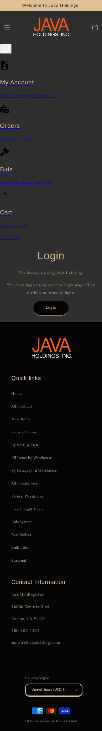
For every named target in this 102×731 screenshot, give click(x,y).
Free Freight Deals (27, 509)
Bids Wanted (22, 522)
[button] (7, 27)
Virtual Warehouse (27, 496)
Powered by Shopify (67, 721)
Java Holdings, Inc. (44, 721)
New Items (20, 419)
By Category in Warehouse (34, 470)
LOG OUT (10, 238)
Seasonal (18, 560)
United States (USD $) (48, 689)
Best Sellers (21, 534)
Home (16, 393)
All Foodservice (24, 483)
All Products (21, 406)
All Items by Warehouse (31, 457)
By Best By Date (25, 445)
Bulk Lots (19, 547)
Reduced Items (24, 432)
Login (51, 308)
